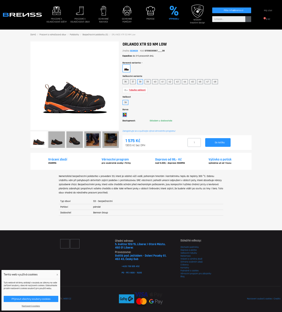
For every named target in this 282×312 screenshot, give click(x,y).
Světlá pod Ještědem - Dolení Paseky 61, (140, 256)
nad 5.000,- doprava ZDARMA (170, 163)
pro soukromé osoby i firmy (116, 163)
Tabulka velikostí (137, 90)
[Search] (248, 19)
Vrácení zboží (57, 159)
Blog (182, 276)
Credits (277, 298)
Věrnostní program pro (191, 273)
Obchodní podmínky (190, 247)
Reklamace (186, 255)
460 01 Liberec (124, 248)
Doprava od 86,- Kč (168, 159)
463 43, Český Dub (126, 259)
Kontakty (185, 267)
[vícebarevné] (124, 115)
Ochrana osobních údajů (192, 261)
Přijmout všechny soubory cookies (31, 299)
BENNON (134, 50)
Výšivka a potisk (220, 159)
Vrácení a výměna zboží (191, 258)
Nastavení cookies (31, 306)
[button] (56, 18)
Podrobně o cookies (190, 270)
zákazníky (206, 273)
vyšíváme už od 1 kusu (220, 163)
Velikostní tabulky (189, 253)
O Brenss (185, 264)
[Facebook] (64, 243)
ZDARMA (52, 163)
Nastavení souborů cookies (259, 298)
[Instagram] (74, 243)
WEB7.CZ (67, 298)
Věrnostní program (115, 159)
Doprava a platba (189, 250)
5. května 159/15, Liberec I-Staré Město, (140, 244)
